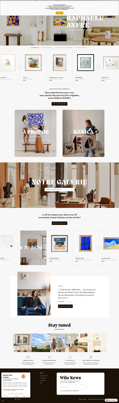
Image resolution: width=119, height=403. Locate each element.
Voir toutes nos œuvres (59, 103)
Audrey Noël (104, 77)
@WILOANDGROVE (59, 329)
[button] (111, 400)
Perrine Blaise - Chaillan (56, 77)
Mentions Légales (83, 399)
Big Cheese (95, 399)
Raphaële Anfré (79, 258)
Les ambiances (43, 378)
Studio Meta (101, 399)
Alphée (25, 77)
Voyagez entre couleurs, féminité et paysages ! (80, 29)
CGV (41, 382)
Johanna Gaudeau (54, 258)
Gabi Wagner (78, 77)
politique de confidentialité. (73, 390)
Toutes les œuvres (44, 375)
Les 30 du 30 (42, 380)
